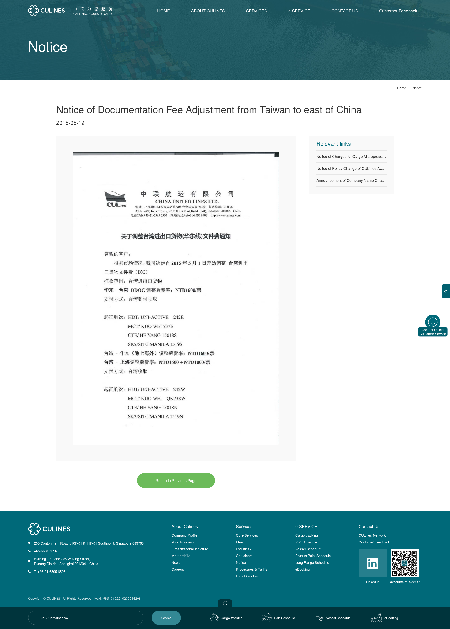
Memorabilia (181, 555)
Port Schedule (306, 541)
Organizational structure (190, 548)
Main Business (183, 541)
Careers (178, 569)
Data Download (247, 575)
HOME (163, 10)
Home (401, 88)
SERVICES (256, 10)
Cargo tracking (306, 535)
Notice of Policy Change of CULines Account (351, 168)
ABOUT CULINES (208, 10)
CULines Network (372, 535)
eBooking (302, 569)
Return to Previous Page (176, 480)
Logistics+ (244, 548)
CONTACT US (344, 10)
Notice (241, 562)
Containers (244, 555)
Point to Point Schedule (313, 555)
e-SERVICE (299, 10)
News (176, 562)
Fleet (240, 541)
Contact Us (369, 526)
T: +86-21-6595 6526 (49, 571)
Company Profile (184, 535)
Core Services (247, 535)
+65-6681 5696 (45, 550)
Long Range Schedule (312, 562)
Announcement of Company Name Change (351, 180)
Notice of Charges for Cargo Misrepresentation (351, 156)
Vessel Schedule (308, 548)
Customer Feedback (398, 10)
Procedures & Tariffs (251, 569)
